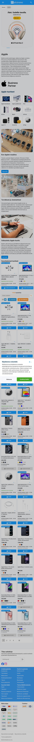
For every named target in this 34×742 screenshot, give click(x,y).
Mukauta (9, 379)
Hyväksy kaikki (24, 379)
